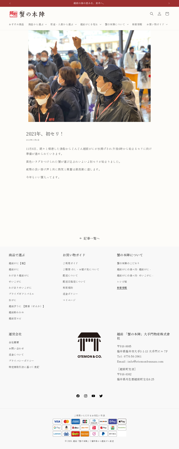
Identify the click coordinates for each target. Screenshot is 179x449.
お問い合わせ (16, 348)
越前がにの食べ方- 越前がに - (134, 269)
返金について (16, 354)
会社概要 (14, 342)
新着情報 (122, 287)
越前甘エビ (15, 318)
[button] (37, 24)
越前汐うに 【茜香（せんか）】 (27, 306)
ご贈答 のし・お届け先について (81, 269)
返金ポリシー (70, 293)
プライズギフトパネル (21, 293)
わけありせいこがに (20, 287)
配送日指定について (74, 281)
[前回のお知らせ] (10, 3)
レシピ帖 (122, 281)
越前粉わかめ (16, 312)
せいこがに (15, 281)
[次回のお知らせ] (169, 3)
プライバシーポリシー (21, 360)
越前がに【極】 (18, 263)
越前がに (14, 269)
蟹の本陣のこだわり (128, 263)
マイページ (69, 300)
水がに (12, 300)
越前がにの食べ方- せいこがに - (135, 275)
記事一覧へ (92, 238)
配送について (70, 275)
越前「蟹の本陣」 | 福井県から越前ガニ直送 (94, 441)
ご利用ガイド (70, 263)
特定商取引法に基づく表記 (24, 367)
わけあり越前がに (19, 275)
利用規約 (68, 287)
